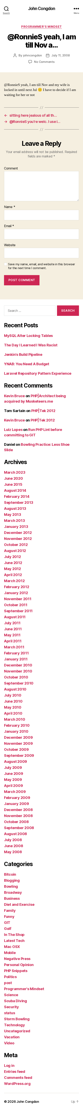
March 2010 (14, 719)
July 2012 (12, 557)
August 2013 (15, 508)
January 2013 (16, 526)
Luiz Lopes (13, 429)
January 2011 (16, 659)
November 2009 (18, 743)
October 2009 (16, 749)
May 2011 (12, 635)
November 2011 (17, 599)
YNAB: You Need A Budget (26, 364)
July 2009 (13, 767)
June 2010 (13, 701)
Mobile (10, 953)
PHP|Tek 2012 (43, 411)
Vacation (12, 1037)
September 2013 (18, 502)
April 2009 (13, 786)
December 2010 (18, 665)
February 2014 (16, 496)
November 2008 (18, 816)
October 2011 (15, 605)
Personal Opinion (19, 965)
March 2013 (14, 520)
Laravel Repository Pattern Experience (37, 373)
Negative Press (17, 959)
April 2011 (12, 641)
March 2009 (15, 792)
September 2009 (19, 755)
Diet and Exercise (19, 904)
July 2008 (13, 840)
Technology (14, 1025)
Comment (11, 168)
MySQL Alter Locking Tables (28, 336)
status (9, 1013)
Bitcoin (10, 874)
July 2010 (12, 695)
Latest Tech (14, 941)
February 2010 (17, 725)
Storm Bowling (17, 1019)
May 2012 (12, 569)
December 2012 (18, 533)
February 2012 (16, 587)
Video (9, 1043)
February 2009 (17, 798)
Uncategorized (17, 1031)
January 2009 (16, 804)
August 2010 (15, 689)
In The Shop (14, 934)
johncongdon (32, 55)
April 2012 (13, 575)
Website (10, 245)
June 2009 (13, 773)
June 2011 (13, 629)
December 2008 (18, 810)
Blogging (12, 880)
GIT (7, 922)
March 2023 (14, 472)
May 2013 (12, 514)
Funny (9, 916)
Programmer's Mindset (41, 26)
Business (12, 898)
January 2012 (16, 593)
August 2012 (15, 551)
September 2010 (18, 683)
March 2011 (14, 647)
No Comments (44, 62)
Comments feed (18, 1077)
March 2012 (14, 581)
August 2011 (15, 617)
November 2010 (18, 671)
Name (9, 207)
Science (11, 995)
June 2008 (13, 846)
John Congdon (41, 8)
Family (10, 910)
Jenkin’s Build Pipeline (23, 354)
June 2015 (13, 484)
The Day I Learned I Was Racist (30, 345)
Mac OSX (12, 947)
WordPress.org (17, 1083)
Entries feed (14, 1071)
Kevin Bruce (14, 396)
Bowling (11, 886)
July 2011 (12, 623)
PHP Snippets (15, 971)
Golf (7, 928)
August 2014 (15, 490)
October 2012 (16, 545)
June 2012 (13, 563)
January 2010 (16, 731)
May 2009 (13, 779)
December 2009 (18, 737)
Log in (9, 1065)
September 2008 (19, 828)
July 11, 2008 (60, 55)
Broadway (13, 892)
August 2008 (15, 834)
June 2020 (13, 478)
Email (9, 226)
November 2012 (18, 539)
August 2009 (15, 761)
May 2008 (13, 852)
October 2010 (16, 677)
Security (11, 1007)
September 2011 (18, 611)
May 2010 (12, 707)
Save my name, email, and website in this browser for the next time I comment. (41, 266)
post (8, 983)
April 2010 (13, 713)
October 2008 (16, 822)
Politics (10, 977)
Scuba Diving (15, 1001)
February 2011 (16, 653)
